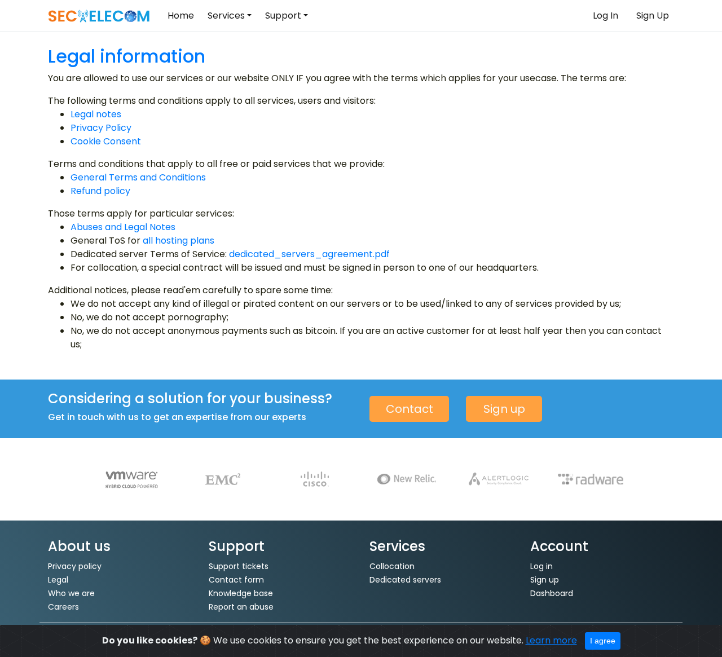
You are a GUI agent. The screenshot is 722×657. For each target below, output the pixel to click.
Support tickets (238, 566)
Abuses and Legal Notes (123, 227)
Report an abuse (241, 606)
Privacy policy (75, 566)
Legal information (126, 56)
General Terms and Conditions (138, 177)
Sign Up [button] (652, 15)
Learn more (551, 640)
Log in (541, 566)
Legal (58, 579)
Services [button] (226, 15)
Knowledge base (241, 593)
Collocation (392, 566)
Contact (409, 409)
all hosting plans (178, 240)
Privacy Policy (101, 127)
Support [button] (283, 15)
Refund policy (100, 190)
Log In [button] (605, 15)
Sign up (504, 409)
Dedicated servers (405, 579)
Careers (63, 606)
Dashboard (551, 593)
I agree (602, 640)
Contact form (236, 579)
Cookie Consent (106, 141)
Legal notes (96, 114)
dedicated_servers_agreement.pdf (309, 254)
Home (181, 15)
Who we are (71, 593)
